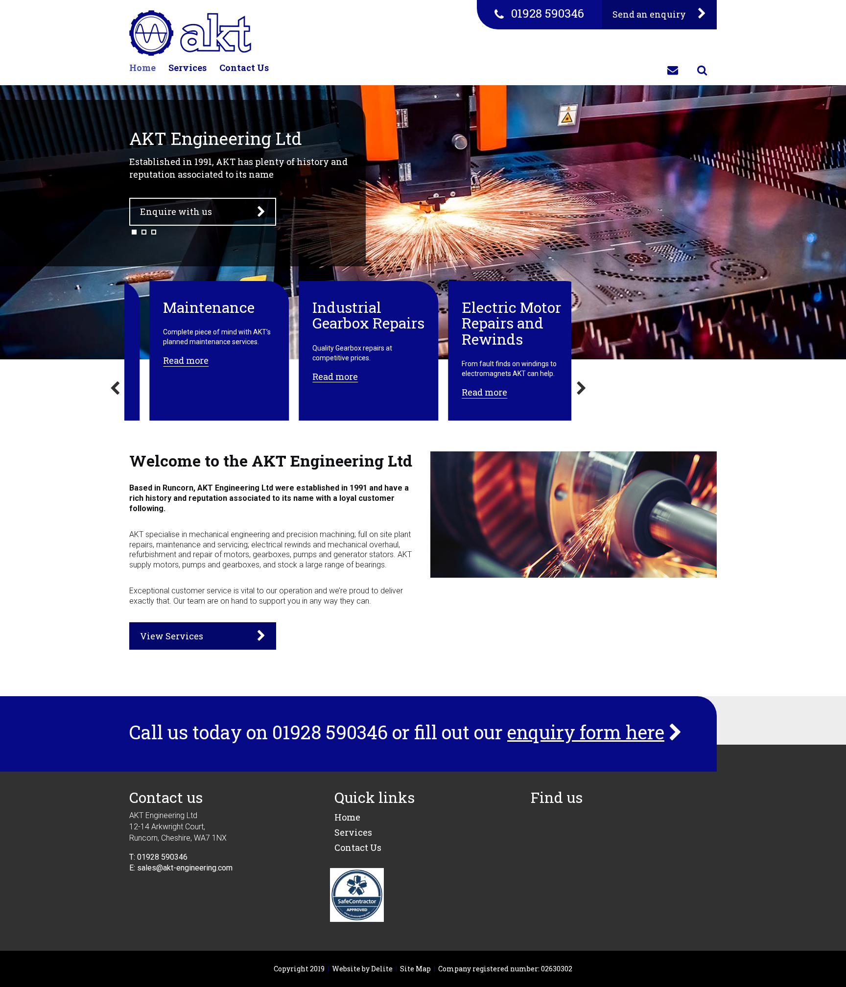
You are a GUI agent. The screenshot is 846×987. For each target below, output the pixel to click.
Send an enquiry (650, 14)
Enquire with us (176, 211)
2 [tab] (143, 232)
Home (142, 67)
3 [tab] (153, 232)
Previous (114, 391)
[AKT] (190, 33)
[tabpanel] (423, 222)
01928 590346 (547, 13)
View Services (171, 636)
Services (187, 67)
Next (581, 391)
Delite (382, 968)
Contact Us (244, 67)
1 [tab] (134, 232)
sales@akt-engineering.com (185, 867)
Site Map (415, 968)
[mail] (672, 70)
